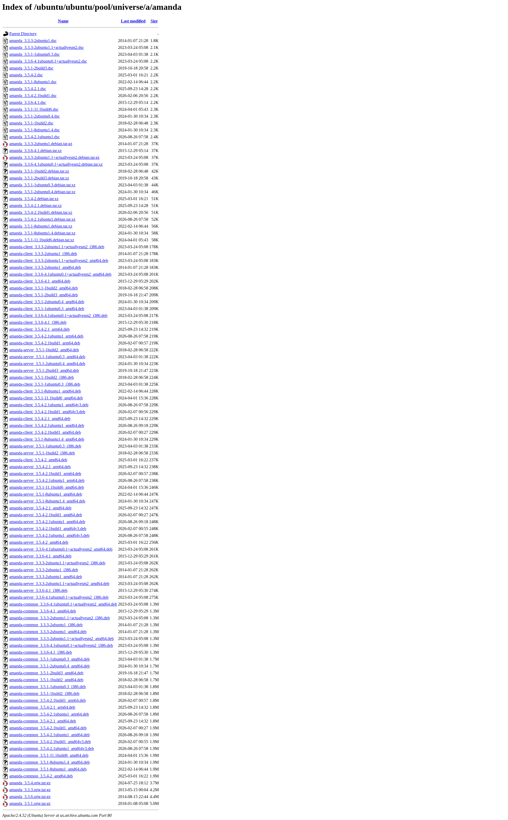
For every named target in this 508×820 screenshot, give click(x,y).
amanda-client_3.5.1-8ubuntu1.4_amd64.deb (46, 439)
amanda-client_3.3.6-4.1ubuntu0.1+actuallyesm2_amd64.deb (60, 274)
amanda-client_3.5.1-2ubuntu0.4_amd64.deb (46, 302)
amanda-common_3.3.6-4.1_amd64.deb (42, 611)
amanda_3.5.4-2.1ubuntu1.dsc (34, 137)
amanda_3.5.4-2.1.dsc (27, 88)
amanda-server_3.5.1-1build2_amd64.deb (44, 350)
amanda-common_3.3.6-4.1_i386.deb (40, 652)
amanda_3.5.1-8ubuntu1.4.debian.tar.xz (42, 233)
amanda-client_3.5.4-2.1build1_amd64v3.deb (47, 411)
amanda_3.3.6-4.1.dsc (27, 102)
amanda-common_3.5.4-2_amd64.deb (41, 776)
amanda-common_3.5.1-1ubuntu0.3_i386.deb (47, 686)
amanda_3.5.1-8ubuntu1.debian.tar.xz (40, 226)
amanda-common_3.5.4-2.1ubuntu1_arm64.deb (49, 714)
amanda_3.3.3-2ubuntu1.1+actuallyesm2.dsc (46, 47)
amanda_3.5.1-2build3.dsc (31, 68)
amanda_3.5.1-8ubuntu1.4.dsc (34, 130)
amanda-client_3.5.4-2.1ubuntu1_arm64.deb (46, 336)
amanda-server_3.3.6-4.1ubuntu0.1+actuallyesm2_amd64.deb (60, 549)
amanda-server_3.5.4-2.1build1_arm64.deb (45, 473)
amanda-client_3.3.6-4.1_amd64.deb (39, 281)
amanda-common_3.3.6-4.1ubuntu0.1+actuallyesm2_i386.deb (61, 645)
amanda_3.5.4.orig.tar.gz (30, 783)
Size (154, 21)
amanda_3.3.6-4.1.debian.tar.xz (35, 150)
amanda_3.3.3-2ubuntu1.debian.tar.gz (40, 143)
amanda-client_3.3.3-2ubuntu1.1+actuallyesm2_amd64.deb (58, 260)
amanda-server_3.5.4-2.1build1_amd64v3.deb (47, 528)
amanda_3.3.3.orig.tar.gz (30, 789)
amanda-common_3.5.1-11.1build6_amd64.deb (48, 755)
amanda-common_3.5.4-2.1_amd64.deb (42, 721)
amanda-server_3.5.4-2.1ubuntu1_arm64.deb (46, 480)
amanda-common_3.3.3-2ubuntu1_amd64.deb (48, 631)
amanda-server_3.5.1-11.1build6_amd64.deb (46, 487)
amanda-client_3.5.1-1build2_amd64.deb (43, 288)
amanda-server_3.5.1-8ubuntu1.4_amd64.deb (47, 501)
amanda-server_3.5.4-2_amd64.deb (38, 542)
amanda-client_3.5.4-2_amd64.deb (38, 460)
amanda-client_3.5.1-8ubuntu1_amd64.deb (45, 391)
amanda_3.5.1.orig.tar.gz (30, 803)
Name (63, 21)
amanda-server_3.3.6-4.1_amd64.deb (40, 556)
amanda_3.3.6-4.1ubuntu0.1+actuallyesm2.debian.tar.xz (56, 164)
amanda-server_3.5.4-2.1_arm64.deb (40, 466)
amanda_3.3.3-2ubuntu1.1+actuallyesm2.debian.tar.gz (54, 157)
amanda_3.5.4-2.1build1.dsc (33, 95)
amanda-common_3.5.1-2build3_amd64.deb (46, 673)
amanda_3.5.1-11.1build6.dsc (33, 109)
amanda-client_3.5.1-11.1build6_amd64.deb (46, 398)
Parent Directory (23, 33)
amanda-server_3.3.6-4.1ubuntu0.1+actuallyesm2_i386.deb (58, 597)
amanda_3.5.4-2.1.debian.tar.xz (35, 205)
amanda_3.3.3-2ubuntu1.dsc (33, 40)
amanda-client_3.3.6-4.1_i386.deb (37, 322)
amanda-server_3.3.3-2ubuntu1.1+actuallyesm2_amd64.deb (59, 583)
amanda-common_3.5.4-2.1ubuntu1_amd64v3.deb (51, 748)
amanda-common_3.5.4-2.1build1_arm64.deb (47, 700)
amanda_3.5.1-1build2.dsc (31, 123)
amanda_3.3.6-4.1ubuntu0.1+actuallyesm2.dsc (48, 61)
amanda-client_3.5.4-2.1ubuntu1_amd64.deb (46, 425)
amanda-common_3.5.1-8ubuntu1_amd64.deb (48, 769)
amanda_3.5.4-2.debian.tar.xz (33, 198)
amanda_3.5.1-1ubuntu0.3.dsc (34, 54)
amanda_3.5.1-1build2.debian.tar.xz (39, 171)
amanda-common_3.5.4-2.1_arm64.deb (42, 707)
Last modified (133, 21)
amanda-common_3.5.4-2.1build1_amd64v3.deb (50, 741)
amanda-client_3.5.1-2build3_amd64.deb (43, 295)
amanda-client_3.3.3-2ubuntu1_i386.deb (43, 253)
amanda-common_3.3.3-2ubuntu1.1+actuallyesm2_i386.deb (59, 618)
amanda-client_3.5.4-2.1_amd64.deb (39, 418)
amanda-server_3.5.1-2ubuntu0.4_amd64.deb (47, 363)
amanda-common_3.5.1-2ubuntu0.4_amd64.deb (49, 666)
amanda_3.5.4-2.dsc (26, 75)
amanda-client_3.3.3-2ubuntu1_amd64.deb (45, 267)
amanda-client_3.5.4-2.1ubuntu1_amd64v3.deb (48, 405)
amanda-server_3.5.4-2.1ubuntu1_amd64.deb (47, 521)
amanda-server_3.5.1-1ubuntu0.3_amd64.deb (47, 356)
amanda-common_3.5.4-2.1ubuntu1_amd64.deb (49, 735)
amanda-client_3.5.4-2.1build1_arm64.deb (44, 343)
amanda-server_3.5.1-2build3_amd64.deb (44, 370)
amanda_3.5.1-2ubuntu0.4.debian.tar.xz (42, 192)
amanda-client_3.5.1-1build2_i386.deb (41, 377)
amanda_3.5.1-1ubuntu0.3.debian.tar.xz (42, 185)
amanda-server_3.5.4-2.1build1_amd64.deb (45, 515)
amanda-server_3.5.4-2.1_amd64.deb (40, 508)
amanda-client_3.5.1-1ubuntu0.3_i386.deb (44, 384)
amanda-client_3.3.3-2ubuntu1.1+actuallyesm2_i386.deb (56, 247)
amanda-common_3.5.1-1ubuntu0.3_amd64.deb (49, 659)
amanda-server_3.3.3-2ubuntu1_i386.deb (43, 570)
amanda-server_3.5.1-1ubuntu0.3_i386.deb (45, 446)
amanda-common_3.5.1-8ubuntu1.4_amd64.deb (49, 762)
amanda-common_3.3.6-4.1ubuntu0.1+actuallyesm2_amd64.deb (63, 604)
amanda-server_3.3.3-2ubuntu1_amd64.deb (45, 576)
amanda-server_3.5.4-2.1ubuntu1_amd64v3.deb (49, 535)
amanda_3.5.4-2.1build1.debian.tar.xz (40, 212)
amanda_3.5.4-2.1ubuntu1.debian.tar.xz (42, 219)
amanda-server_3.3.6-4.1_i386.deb (38, 590)
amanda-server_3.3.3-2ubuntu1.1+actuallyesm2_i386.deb (57, 563)
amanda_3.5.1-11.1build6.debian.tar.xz (41, 240)
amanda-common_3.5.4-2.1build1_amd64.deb (48, 728)
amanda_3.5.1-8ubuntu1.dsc (33, 82)
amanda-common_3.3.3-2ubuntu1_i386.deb (46, 625)
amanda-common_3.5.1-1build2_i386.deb (44, 693)
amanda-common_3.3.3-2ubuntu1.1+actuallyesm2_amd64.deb (61, 638)
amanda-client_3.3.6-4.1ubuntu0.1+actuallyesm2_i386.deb (58, 315)
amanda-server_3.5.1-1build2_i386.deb (42, 453)
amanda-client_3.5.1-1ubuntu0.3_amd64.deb (46, 308)
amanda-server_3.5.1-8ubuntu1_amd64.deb (45, 494)
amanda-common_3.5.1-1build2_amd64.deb (46, 680)
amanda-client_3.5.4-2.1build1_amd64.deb (45, 432)
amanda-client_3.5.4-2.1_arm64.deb (39, 329)
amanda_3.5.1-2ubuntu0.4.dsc (34, 116)
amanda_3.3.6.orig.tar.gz (30, 796)
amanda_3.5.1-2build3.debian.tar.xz (39, 178)
